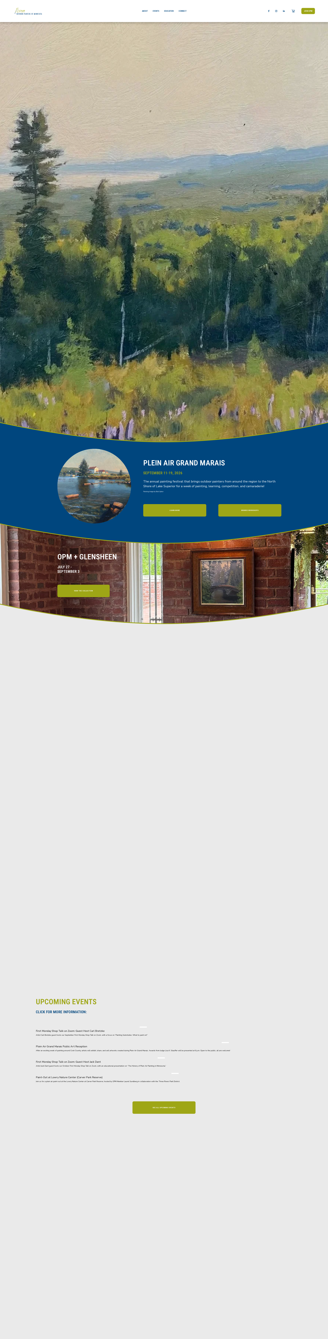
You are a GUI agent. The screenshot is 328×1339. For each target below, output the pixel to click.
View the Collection (83, 591)
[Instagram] (276, 11)
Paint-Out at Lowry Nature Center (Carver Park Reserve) (69, 1077)
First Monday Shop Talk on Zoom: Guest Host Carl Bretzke (70, 1031)
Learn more (175, 510)
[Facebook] (269, 11)
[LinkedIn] (284, 11)
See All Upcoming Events (164, 1108)
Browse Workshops (250, 510)
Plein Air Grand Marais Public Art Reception (61, 1046)
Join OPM (308, 11)
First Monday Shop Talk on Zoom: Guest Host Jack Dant (68, 1062)
